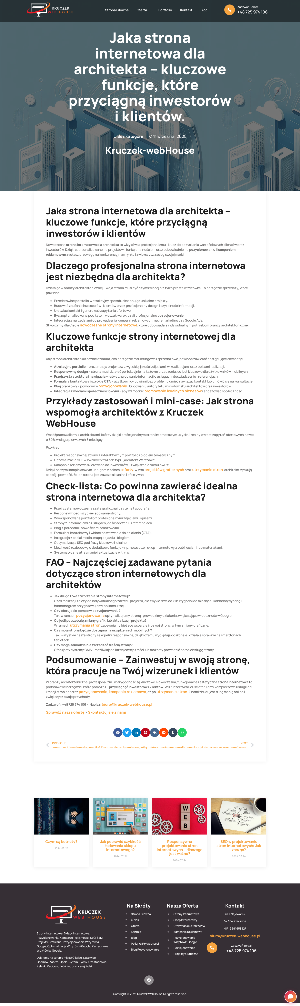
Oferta (142, 10)
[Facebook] (149, 980)
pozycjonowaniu (113, 386)
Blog (204, 10)
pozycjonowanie (93, 691)
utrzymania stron (85, 625)
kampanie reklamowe (127, 691)
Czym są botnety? (61, 841)
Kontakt (186, 10)
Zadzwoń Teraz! (247, 7)
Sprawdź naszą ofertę (65, 712)
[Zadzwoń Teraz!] (229, 9)
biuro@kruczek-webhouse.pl (127, 704)
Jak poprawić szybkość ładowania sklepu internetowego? (120, 845)
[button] (117, 732)
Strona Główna (117, 10)
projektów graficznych (164, 469)
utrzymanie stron (207, 469)
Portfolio (165, 10)
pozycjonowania (90, 615)
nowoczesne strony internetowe (108, 325)
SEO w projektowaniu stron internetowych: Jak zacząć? (239, 845)
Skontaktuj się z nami (107, 712)
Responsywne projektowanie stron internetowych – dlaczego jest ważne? (179, 847)
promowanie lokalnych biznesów (173, 390)
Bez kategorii (130, 136)
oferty (127, 469)
